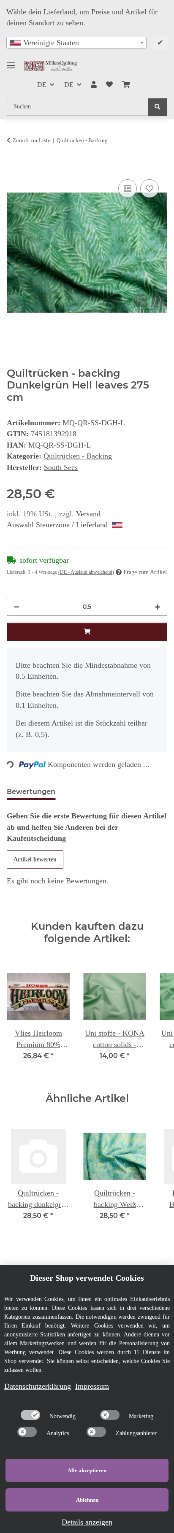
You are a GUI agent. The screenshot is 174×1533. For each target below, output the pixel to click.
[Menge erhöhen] (157, 606)
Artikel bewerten (35, 859)
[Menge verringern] (16, 606)
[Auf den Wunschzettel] (149, 188)
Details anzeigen (87, 1522)
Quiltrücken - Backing (78, 456)
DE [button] (41, 84)
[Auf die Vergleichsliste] (127, 188)
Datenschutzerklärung (37, 1386)
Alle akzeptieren (87, 1470)
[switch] (30, 1415)
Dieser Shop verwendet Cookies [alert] (87, 1277)
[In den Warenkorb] (13, 167)
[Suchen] (157, 107)
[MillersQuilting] (50, 66)
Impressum (92, 1386)
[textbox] (76, 42)
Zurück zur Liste (31, 140)
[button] (93, 84)
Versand (88, 514)
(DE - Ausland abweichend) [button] (86, 572)
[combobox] (76, 43)
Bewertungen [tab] (31, 792)
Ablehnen (87, 1500)
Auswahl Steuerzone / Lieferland (58, 525)
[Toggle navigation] (11, 62)
